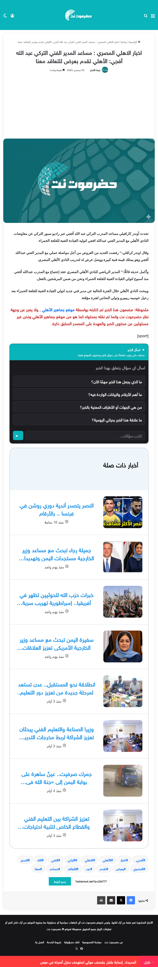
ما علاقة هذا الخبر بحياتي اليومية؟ (117, 419)
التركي (71, 860)
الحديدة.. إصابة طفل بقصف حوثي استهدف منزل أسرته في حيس (88, 962)
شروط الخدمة (54, 941)
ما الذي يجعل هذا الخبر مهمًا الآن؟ (116, 381)
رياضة (124, 41)
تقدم (103, 868)
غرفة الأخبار (95, 70)
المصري (138, 868)
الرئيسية (133, 41)
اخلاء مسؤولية (71, 941)
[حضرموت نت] (79, 15)
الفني (54, 860)
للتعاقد (72, 868)
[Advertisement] (79, 103)
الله (39, 860)
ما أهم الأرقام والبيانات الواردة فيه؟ (115, 394)
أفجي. (139, 860)
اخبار (123, 860)
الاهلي (89, 860)
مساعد (54, 868)
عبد (88, 868)
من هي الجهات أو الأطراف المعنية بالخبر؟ (111, 406)
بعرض (120, 868)
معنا (37, 868)
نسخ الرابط (60, 881)
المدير (24, 860)
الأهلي (107, 860)
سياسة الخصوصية (92, 941)
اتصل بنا (39, 941)
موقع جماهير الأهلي (58, 308)
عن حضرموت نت (114, 941)
